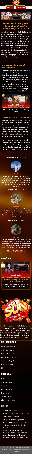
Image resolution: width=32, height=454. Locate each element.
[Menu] (2, 3)
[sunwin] (16, 3)
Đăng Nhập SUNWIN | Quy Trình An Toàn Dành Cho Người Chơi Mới (16, 280)
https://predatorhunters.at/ (19, 413)
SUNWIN (15, 410)
